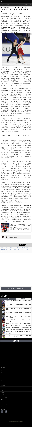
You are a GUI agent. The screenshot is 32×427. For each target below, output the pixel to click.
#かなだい (7, 251)
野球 (8, 4)
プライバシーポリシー (5, 404)
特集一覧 (2, 394)
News (2, 387)
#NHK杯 (26, 249)
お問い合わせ (3, 401)
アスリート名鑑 (4, 397)
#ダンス (2, 251)
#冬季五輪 (3, 249)
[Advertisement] (16, 269)
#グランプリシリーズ (20, 247)
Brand (2, 390)
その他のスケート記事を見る (16, 288)
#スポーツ (28, 247)
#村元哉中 (14, 249)
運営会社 (2, 407)
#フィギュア (8, 249)
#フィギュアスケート (10, 247)
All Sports (3, 385)
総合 (3, 4)
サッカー (14, 4)
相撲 (26, 4)
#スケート (3, 247)
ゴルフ (20, 4)
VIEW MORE (16, 341)
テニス (2, 382)
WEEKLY (8, 299)
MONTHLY (23, 299)
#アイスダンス (20, 249)
